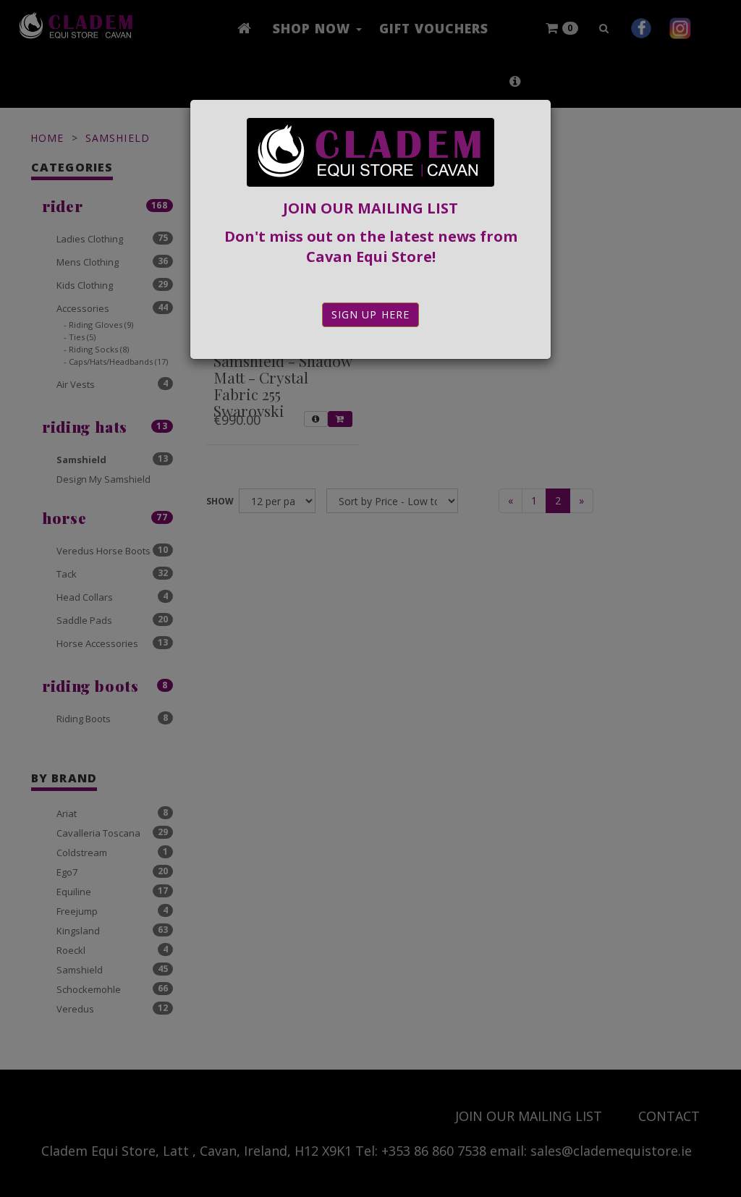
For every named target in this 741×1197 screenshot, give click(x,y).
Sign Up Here (370, 314)
